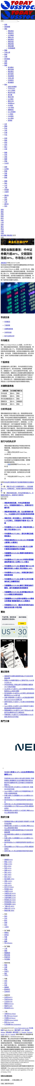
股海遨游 (11, 82)
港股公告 (11, 37)
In (9, 1034)
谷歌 (5, 939)
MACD (9, 887)
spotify (3, 1034)
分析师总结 (7, 332)
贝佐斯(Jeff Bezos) (9, 1018)
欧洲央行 (7, 989)
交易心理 (11, 78)
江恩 (5, 202)
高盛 (9, 464)
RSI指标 (10, 105)
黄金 (8, 862)
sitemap (3, 1032)
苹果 (5, 937)
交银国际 (12, 482)
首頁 (5, 24)
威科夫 (6, 204)
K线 (5, 124)
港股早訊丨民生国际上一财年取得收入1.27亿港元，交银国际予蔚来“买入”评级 (18, 520)
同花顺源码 (10, 904)
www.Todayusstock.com (21, 1028)
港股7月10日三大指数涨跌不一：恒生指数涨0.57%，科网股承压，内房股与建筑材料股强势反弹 (17, 489)
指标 (5, 84)
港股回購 (11, 46)
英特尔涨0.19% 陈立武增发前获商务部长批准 (18, 804)
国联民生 (26, 482)
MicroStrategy (8, 943)
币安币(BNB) (8, 999)
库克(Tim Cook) (9, 1022)
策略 (5, 50)
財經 (5, 54)
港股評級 (11, 44)
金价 (7, 874)
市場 (5, 56)
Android (12, 1034)
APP (22, 1030)
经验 (5, 142)
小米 (5, 948)
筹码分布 (11, 101)
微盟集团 (7, 953)
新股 (5, 177)
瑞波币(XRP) (8, 1006)
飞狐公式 (9, 906)
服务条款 (15, 1032)
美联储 (8, 859)
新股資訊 (11, 39)
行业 (5, 134)
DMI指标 (11, 116)
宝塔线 (10, 120)
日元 (7, 883)
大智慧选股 (10, 895)
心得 (2, 222)
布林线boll (11, 103)
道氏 (5, 197)
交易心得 (7, 52)
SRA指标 (11, 118)
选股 (5, 157)
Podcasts (29, 1032)
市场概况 (7, 321)
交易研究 (11, 80)
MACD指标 (11, 90)
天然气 (6, 971)
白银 (5, 967)
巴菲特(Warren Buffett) (11, 1020)
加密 (5, 167)
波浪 (5, 199)
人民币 (6, 927)
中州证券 (6, 482)
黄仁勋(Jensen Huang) (11, 1016)
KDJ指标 (10, 99)
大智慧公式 (10, 893)
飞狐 (5, 187)
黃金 (2, 227)
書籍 (5, 175)
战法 (5, 144)
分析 (5, 130)
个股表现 (7, 325)
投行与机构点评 (9, 336)
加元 (5, 925)
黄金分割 (11, 97)
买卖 (5, 154)
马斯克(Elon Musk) (10, 1014)
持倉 (5, 173)
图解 (5, 159)
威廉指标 (11, 110)
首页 (2, 235)
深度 (5, 61)
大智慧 (6, 192)
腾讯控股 (7, 955)
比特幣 (6, 169)
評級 (5, 161)
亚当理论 (11, 67)
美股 (2, 212)
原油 (2, 229)
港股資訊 (11, 31)
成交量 (10, 95)
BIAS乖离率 (12, 112)
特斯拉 (6, 932)
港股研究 (11, 33)
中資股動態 (11, 48)
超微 (5, 941)
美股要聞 (7, 26)
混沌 (5, 206)
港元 (7, 872)
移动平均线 (11, 92)
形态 (5, 128)
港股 (5, 29)
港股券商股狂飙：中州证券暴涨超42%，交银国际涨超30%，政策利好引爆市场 (18, 505)
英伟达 (6, 935)
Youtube (23, 1032)
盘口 (5, 147)
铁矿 (5, 973)
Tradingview (11, 88)
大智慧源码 (10, 897)
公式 (5, 185)
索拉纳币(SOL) (9, 1008)
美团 (5, 950)
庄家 (5, 149)
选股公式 (9, 908)
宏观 (5, 138)
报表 (5, 140)
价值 (5, 132)
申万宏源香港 (19, 482)
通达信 (6, 195)
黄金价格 (9, 910)
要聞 (5, 181)
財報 (5, 171)
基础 (5, 126)
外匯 (2, 231)
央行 (5, 983)
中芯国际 (7, 959)
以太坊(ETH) (8, 1001)
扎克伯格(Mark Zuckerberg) (12, 1024)
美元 (7, 877)
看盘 (5, 152)
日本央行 (7, 991)
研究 (2, 218)
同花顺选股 (10, 902)
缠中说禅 (11, 69)
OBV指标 (11, 107)
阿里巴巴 (7, 957)
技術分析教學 (12, 86)
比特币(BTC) (8, 997)
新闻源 (27, 1030)
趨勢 (5, 63)
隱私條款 (9, 1032)
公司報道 (11, 35)
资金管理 (11, 76)
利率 (5, 985)
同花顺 (6, 189)
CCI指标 (10, 114)
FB (6, 1034)
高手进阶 (11, 74)
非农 (7, 868)
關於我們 (17, 1030)
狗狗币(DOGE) (9, 1004)
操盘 (5, 65)
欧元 (7, 866)
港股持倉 (11, 41)
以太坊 (6, 163)
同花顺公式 (10, 900)
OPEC (6, 975)
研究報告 (7, 59)
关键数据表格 (8, 329)
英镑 (7, 870)
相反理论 (11, 71)
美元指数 (9, 879)
